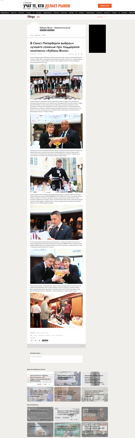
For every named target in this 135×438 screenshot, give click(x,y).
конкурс (35, 335)
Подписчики (38, 35)
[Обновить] (42, 352)
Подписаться (43, 30)
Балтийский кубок (59, 335)
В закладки (45, 340)
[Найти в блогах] (106, 16)
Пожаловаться (51, 30)
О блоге (44, 35)
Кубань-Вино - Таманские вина (55, 28)
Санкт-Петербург (41, 335)
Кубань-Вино (47, 335)
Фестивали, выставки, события (42, 332)
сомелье (53, 335)
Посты (31, 35)
